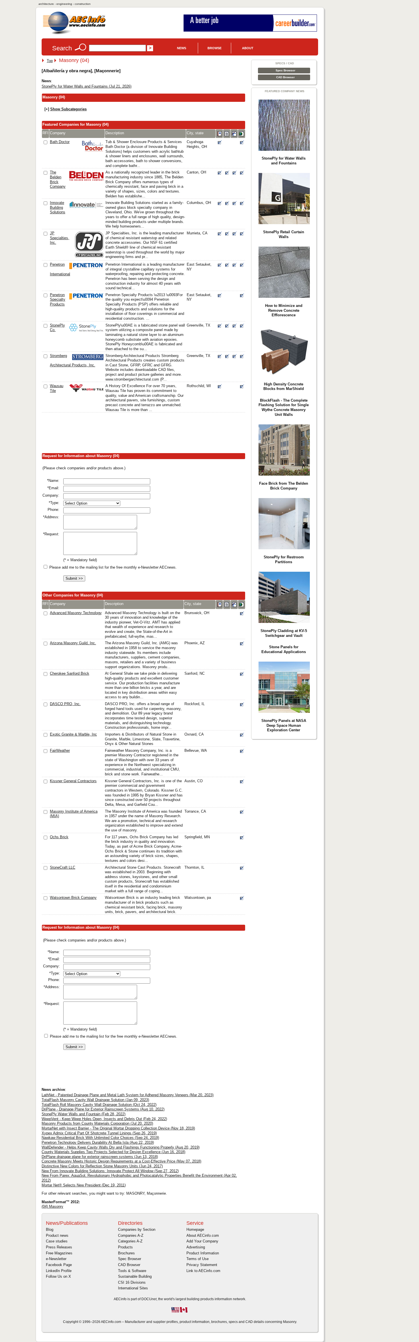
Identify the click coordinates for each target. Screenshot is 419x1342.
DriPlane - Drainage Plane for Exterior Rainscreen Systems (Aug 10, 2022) (103, 1109)
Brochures (126, 1253)
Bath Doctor (60, 142)
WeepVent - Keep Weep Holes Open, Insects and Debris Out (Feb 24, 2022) (104, 1119)
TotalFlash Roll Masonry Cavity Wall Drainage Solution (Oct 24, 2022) (99, 1104)
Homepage (195, 1229)
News (181, 48)
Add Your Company (202, 1241)
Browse (214, 48)
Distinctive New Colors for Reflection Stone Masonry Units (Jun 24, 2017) (102, 1166)
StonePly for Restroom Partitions (284, 559)
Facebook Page (59, 1265)
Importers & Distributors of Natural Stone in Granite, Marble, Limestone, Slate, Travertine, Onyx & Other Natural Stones (142, 739)
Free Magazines (59, 1253)
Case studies (57, 1241)
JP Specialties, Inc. (59, 238)
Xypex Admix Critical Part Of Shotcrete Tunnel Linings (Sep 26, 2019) (99, 1133)
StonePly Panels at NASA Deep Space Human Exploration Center (283, 725)
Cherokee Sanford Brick (69, 673)
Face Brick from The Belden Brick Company (283, 485)
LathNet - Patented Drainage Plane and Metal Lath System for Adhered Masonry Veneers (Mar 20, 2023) (127, 1095)
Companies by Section (136, 1229)
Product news (57, 1235)
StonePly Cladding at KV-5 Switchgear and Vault (284, 633)
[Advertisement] (145, 434)
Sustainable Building (135, 1276)
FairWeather (60, 750)
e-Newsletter (56, 1259)
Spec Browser (285, 70)
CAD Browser (285, 77)
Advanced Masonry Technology (76, 613)
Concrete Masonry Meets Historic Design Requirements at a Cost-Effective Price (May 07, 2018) (121, 1161)
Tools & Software (132, 1271)
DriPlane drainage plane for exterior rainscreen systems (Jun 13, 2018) (100, 1157)
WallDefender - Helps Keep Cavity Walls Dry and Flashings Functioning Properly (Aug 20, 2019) (121, 1147)
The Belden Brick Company (58, 179)
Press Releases (59, 1247)
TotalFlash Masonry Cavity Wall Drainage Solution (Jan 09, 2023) (95, 1100)
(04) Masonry (52, 1206)
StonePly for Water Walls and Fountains (284, 160)
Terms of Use (197, 1259)
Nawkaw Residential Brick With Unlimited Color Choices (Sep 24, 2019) (100, 1137)
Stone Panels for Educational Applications (283, 649)
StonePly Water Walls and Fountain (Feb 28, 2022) (83, 1114)
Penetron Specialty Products (57, 299)
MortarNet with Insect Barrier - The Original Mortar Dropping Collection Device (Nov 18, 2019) (118, 1128)
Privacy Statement (201, 1265)
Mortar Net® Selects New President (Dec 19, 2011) (84, 1185)
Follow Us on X (58, 1276)
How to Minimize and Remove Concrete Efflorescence (283, 310)
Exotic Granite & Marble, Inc (73, 734)
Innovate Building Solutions (57, 207)
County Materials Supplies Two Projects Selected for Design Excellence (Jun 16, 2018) (113, 1152)
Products (125, 1247)
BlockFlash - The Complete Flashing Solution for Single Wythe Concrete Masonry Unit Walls (284, 407)
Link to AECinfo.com (203, 1271)
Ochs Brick (59, 837)
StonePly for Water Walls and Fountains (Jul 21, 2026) (86, 86)
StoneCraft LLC (62, 867)
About (247, 48)
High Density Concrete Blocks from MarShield (283, 386)
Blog (49, 1229)
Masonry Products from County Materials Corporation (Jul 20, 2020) (97, 1123)
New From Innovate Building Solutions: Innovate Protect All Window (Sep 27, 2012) (110, 1171)
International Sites (133, 1288)
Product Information (202, 1253)
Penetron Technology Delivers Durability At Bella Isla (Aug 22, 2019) (98, 1142)
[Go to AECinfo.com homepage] (74, 34)
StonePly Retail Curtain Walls (283, 234)
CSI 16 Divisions (132, 1282)
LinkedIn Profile (59, 1271)
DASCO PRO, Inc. (65, 704)
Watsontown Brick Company (73, 897)
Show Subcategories (68, 109)
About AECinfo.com (202, 1235)
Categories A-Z (130, 1241)
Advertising (195, 1247)
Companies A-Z (130, 1235)
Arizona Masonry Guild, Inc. (73, 643)
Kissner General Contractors (73, 781)
